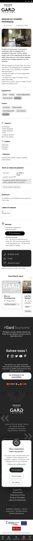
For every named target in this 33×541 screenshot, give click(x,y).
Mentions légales (21, 511)
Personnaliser (17, 476)
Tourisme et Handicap (13, 509)
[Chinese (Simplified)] (10, 384)
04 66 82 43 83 (13, 254)
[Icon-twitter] (16, 356)
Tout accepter (16, 470)
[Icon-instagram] (12, 356)
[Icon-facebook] (7, 356)
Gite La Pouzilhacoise (9, 297)
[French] (16, 384)
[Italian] (21, 384)
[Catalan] (8, 384)
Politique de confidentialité (16, 464)
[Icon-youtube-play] (20, 356)
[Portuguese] (23, 384)
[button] (27, 278)
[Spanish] (25, 384)
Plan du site (10, 511)
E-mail (10, 259)
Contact (24, 509)
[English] (14, 384)
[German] (19, 384)
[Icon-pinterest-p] (25, 356)
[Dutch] (12, 384)
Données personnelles (16, 513)
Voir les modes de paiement (11, 187)
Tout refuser (16, 482)
